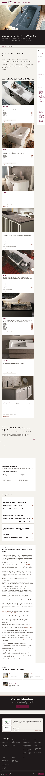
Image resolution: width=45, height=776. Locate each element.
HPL (20, 439)
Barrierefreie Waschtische (27, 752)
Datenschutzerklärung (7, 774)
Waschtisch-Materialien (37, 742)
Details (24, 2)
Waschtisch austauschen (16, 762)
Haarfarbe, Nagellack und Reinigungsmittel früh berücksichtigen (41, 97)
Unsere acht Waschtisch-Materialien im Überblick (40, 68)
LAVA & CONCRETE (34, 439)
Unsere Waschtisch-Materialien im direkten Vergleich (41, 73)
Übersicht (14, 739)
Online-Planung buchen (5, 764)
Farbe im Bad (14, 744)
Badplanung (11, 547)
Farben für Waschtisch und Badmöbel (9, 612)
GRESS (26, 439)
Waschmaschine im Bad (27, 753)
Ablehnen (34, 773)
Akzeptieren (41, 773)
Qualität (35, 741)
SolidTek (17, 439)
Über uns (3, 768)
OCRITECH (10, 439)
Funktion (19, 2)
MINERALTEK (30, 439)
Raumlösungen (25, 748)
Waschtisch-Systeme (28, 627)
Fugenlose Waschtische (27, 744)
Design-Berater (14, 746)
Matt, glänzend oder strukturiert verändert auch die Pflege (41, 104)
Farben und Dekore (5, 611)
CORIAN (14, 439)
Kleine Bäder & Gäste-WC (27, 749)
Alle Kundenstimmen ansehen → (37, 730)
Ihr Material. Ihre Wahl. (40, 77)
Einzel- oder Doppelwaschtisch (15, 761)
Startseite (3, 46)
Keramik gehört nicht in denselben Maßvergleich (41, 116)
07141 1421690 (4, 745)
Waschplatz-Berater (25, 658)
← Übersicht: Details (41, 53)
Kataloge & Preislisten (37, 748)
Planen (29, 2)
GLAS (23, 439)
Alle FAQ (24, 757)
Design (15, 2)
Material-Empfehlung (41, 80)
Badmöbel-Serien (36, 744)
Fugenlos (13, 741)
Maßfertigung (22, 639)
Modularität (36, 745)
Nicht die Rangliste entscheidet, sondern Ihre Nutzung (41, 91)
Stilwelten (14, 745)
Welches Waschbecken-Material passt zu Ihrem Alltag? (40, 85)
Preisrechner (4, 762)
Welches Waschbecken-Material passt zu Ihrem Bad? (40, 63)
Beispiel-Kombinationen (16, 742)
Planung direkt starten (23, 706)
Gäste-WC (28, 564)
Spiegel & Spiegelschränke (38, 746)
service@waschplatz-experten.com (5, 747)
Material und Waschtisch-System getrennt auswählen (41, 110)
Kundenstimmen (4, 765)
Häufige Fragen (40, 82)
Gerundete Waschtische (27, 750)
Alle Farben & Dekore (37, 752)
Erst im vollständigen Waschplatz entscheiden (41, 121)
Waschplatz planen (15, 758)
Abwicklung (4, 767)
